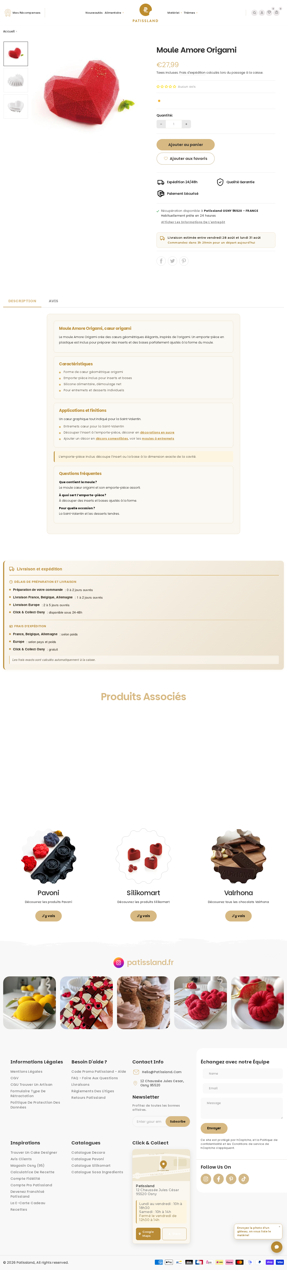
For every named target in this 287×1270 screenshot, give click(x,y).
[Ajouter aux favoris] (10, 716)
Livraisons (80, 1084)
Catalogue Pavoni (87, 1159)
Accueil (9, 31)
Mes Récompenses (27, 13)
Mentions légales (26, 1071)
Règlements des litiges (92, 1091)
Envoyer (214, 1128)
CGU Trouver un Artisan (31, 1084)
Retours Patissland (88, 1097)
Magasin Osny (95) (28, 1165)
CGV (14, 1078)
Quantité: (165, 115)
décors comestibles (112, 438)
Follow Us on (216, 1167)
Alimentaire (113, 13)
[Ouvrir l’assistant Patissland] (276, 1247)
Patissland (26, 1262)
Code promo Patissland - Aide (98, 1071)
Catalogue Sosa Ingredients (97, 1172)
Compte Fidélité (25, 1178)
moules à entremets (158, 438)
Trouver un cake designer (34, 1152)
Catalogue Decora (88, 1152)
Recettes (19, 1209)
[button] (166, 86)
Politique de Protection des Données (35, 1105)
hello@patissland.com (162, 1072)
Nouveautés (94, 13)
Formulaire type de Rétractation (28, 1093)
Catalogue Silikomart (91, 1165)
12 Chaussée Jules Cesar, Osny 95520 (162, 1083)
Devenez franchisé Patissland (27, 1194)
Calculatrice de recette (33, 1172)
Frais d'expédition (192, 72)
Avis (53, 301)
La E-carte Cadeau (28, 1203)
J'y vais (48, 915)
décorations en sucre (157, 432)
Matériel (173, 13)
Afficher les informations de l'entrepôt (193, 222)
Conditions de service (248, 1144)
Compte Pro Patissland (31, 1185)
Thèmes (189, 13)
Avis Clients (21, 1159)
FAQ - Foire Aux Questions (94, 1078)
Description (22, 301)
